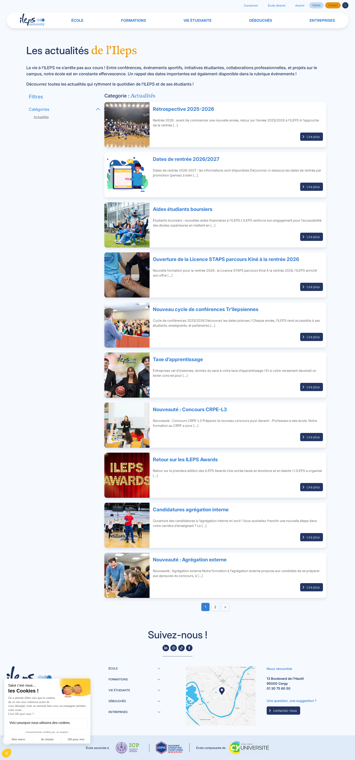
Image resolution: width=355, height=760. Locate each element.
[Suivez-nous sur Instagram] (173, 648)
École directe (276, 5)
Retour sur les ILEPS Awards (185, 459)
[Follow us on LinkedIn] (166, 648)
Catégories (39, 109)
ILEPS (149, 84)
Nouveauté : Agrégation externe (190, 560)
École (77, 20)
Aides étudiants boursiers (182, 209)
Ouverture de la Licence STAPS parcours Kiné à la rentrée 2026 (226, 259)
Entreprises (322, 20)
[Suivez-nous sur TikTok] (181, 648)
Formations (133, 20)
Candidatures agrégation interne (191, 510)
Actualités (41, 117)
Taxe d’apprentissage (178, 359)
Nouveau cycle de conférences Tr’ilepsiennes (205, 309)
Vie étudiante (197, 20)
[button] (345, 5)
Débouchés (260, 20)
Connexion (251, 5)
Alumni (299, 5)
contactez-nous (285, 710)
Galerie (316, 5)
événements (282, 73)
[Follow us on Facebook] (189, 648)
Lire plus (313, 137)
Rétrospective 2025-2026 (183, 109)
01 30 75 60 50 (278, 688)
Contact (333, 5)
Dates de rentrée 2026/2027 (186, 159)
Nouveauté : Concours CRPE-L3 (190, 409)
